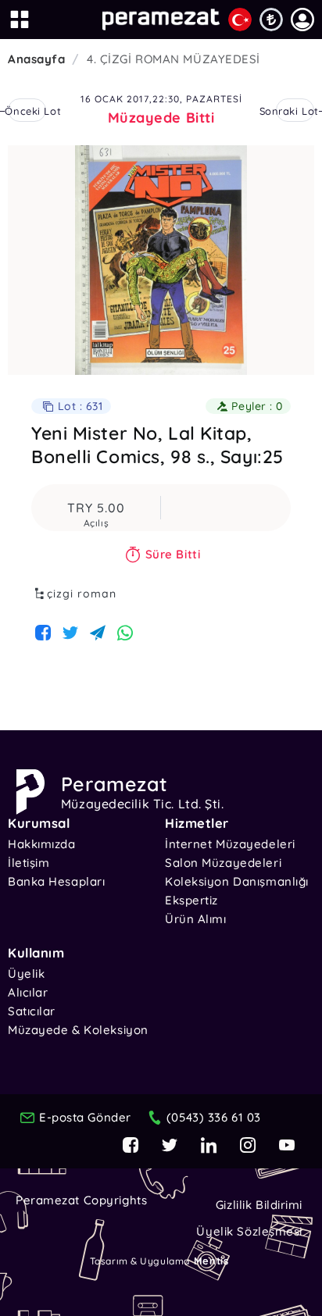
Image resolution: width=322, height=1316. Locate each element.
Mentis (211, 1260)
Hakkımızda (42, 843)
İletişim (28, 862)
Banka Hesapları (56, 881)
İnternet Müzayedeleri (230, 843)
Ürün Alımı (196, 918)
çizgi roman (81, 594)
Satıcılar (31, 1011)
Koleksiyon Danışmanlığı (237, 881)
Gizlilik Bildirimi (259, 1204)
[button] (302, 19)
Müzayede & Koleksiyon (78, 1029)
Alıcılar (28, 992)
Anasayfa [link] (36, 59)
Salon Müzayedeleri (223, 862)
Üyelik (26, 973)
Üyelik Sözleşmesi (249, 1231)
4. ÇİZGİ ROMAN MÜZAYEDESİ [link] (173, 59)
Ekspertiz (191, 900)
